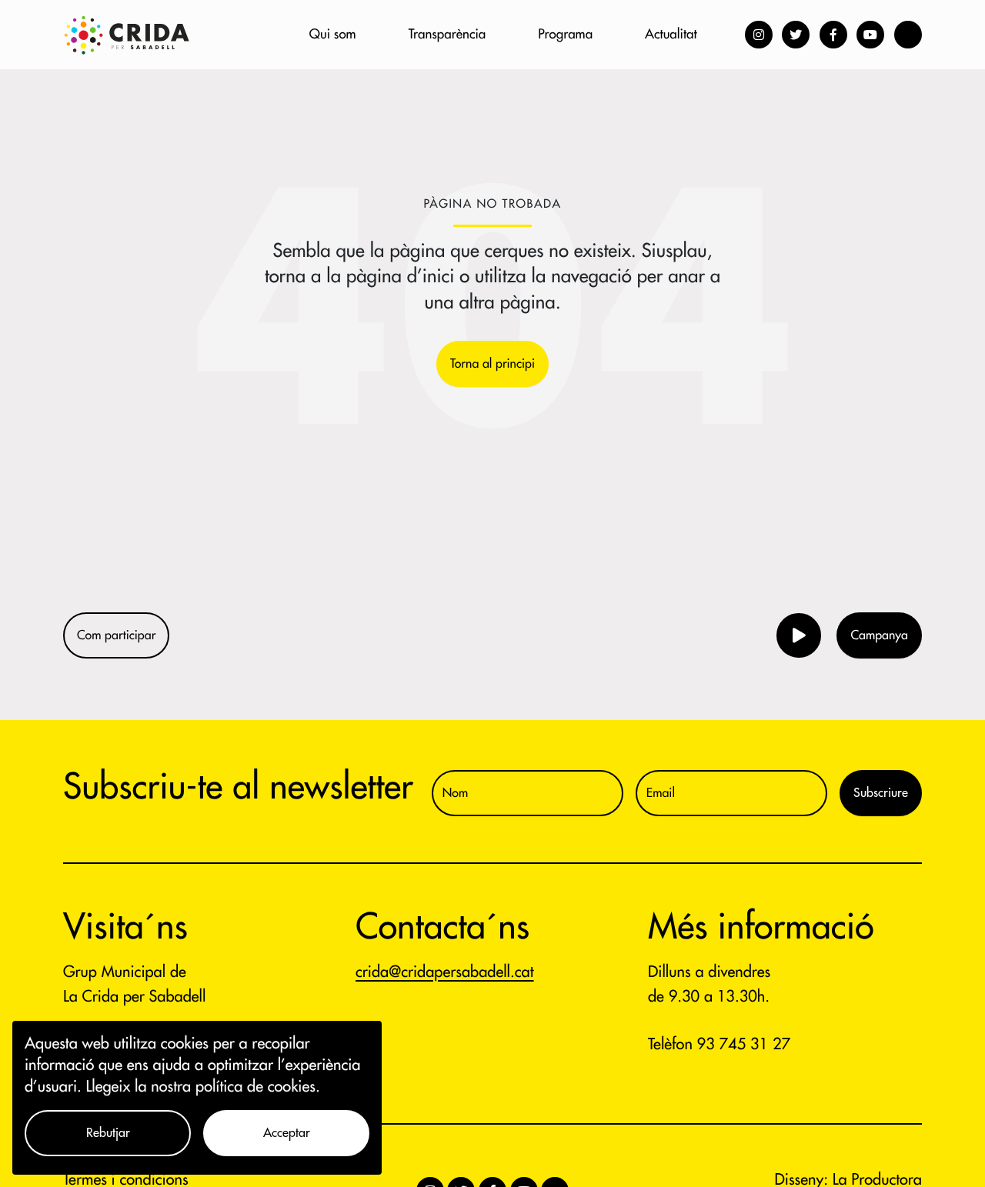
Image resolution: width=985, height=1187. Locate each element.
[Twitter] (796, 34)
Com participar (116, 635)
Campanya (879, 635)
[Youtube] (870, 34)
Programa (565, 34)
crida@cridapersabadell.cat (445, 972)
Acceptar (286, 1133)
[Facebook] (833, 34)
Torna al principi (492, 364)
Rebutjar (108, 1133)
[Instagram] (759, 34)
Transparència (447, 34)
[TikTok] (908, 34)
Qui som (332, 34)
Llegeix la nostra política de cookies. (203, 1087)
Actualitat (670, 34)
